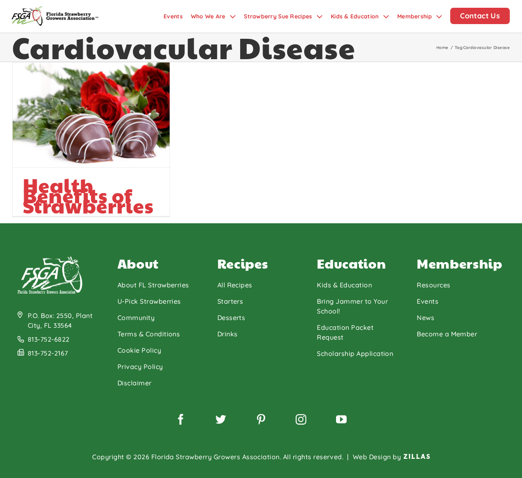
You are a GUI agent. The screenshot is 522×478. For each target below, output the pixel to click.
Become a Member (447, 334)
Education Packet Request (345, 332)
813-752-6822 (49, 339)
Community (136, 317)
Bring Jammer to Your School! (352, 306)
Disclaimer (134, 383)
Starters (230, 301)
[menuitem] (177, 16)
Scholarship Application (355, 353)
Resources (433, 285)
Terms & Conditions (148, 334)
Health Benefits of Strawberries (88, 195)
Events (427, 301)
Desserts (231, 317)
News (425, 317)
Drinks (227, 334)
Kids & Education (344, 285)
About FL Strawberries (153, 285)
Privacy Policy (140, 366)
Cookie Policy (139, 350)
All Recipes (234, 285)
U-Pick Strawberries (149, 301)
